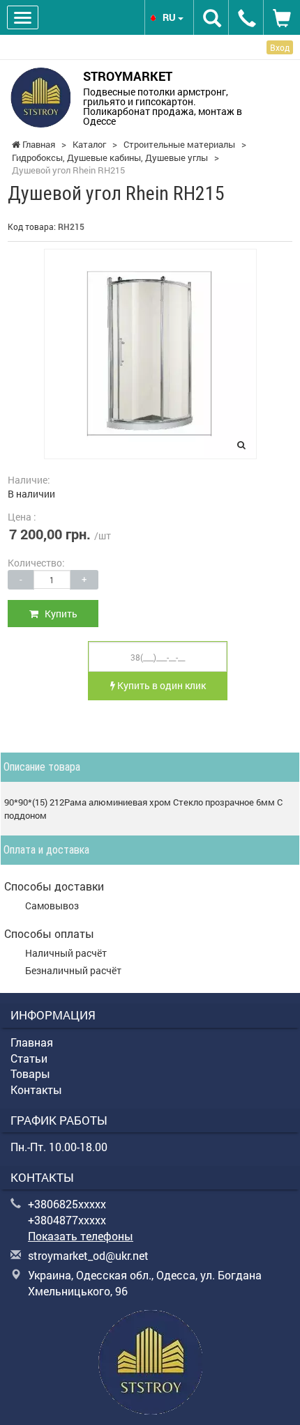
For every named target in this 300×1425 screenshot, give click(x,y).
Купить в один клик (160, 685)
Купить (57, 613)
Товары (30, 1073)
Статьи (28, 1058)
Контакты (36, 1089)
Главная (31, 1042)
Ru (170, 17)
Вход (280, 47)
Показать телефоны (80, 1235)
